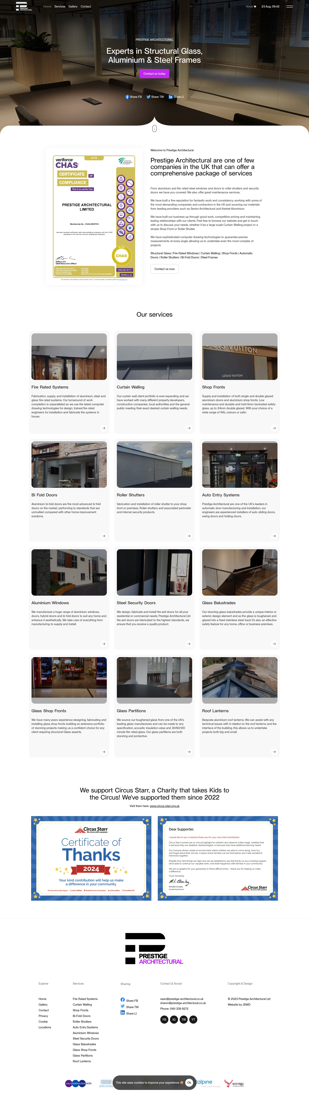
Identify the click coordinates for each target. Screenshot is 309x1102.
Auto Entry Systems (85, 1027)
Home (42, 999)
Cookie (43, 1021)
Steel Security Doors (86, 1038)
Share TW (157, 97)
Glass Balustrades (84, 1044)
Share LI (178, 97)
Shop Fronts (80, 1010)
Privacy (43, 1016)
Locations (45, 1027)
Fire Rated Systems (85, 999)
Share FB (136, 97)
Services (59, 6)
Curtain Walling (82, 1004)
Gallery (73, 6)
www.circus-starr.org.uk (164, 806)
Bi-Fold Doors (81, 1016)
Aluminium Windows (86, 1033)
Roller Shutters (82, 1021)
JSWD (246, 1004)
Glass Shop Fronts (84, 1050)
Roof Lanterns (82, 1061)
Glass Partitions (83, 1055)
